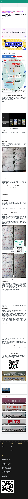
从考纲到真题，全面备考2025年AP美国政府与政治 (6, 476)
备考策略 (10, 11)
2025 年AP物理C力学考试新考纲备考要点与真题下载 (6, 456)
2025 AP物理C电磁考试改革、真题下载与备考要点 (6, 463)
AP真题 (11, 447)
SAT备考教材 (21, 11)
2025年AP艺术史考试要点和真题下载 (6, 475)
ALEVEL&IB (11, 451)
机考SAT (14, 11)
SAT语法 (5, 11)
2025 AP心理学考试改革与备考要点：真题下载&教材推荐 (6, 464)
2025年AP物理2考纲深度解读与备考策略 (6, 459)
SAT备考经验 (3, 12)
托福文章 (11, 450)
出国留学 (12, 11)
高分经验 (19, 11)
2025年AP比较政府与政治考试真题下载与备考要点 (6, 479)
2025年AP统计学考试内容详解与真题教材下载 (6, 460)
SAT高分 (17, 11)
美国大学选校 (3, 447)
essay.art (3, 446)
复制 (25, 29)
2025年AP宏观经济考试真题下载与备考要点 (6, 472)
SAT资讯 (11, 446)
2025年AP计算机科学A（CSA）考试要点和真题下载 (6, 477)
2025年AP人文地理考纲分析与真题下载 (6, 468)
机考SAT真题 (6, 12)
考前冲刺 (11, 12)
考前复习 (9, 12)
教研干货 (7, 11)
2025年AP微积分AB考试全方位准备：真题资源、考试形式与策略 (6, 471)
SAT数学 (3, 11)
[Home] (3, 1)
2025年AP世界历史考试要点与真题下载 (6, 467)
